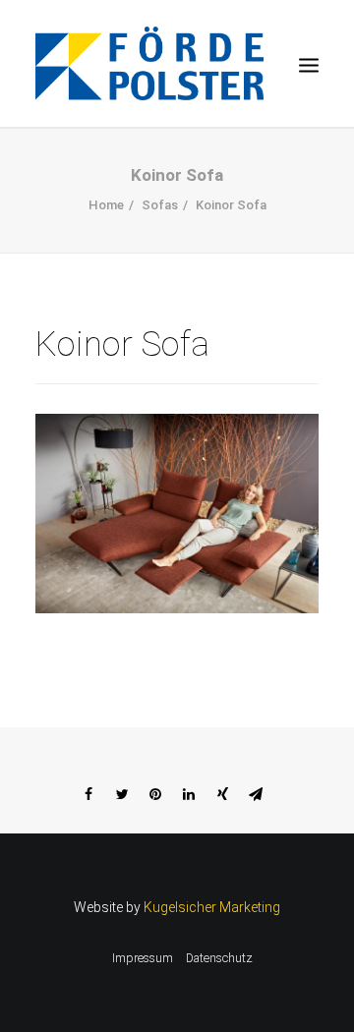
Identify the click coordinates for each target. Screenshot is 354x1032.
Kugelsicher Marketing (212, 907)
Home (106, 205)
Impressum (142, 958)
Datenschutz (219, 958)
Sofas (160, 205)
